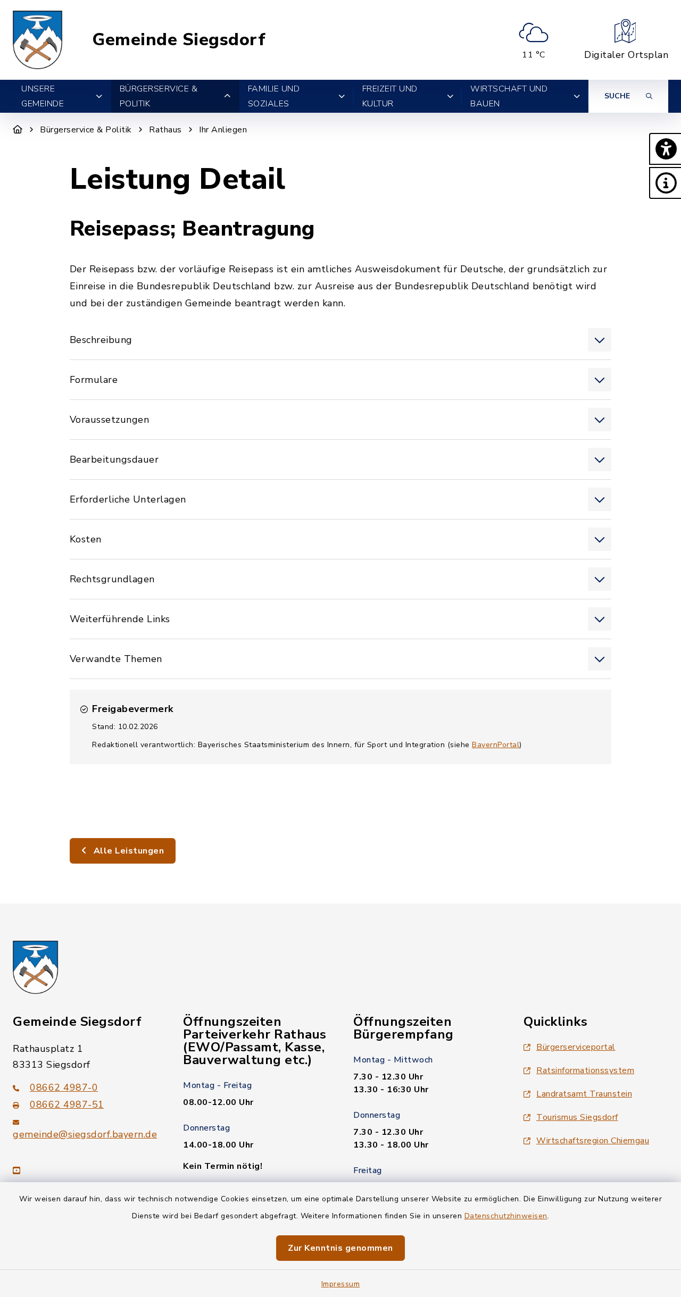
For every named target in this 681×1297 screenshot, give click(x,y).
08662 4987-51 (67, 1104)
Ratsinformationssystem (585, 1070)
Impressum (340, 1284)
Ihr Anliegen (223, 130)
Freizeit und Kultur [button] (390, 96)
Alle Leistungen (127, 851)
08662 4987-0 (64, 1087)
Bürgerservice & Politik (86, 130)
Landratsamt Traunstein (584, 1094)
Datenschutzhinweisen (505, 1216)
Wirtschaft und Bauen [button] (508, 96)
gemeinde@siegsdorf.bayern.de (85, 1134)
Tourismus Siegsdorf (577, 1117)
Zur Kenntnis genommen (340, 1248)
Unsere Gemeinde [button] (42, 96)
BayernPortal (495, 745)
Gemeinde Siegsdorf (178, 40)
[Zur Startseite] (18, 129)
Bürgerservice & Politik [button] (159, 96)
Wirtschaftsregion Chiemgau (592, 1141)
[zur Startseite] (38, 39)
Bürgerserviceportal (576, 1047)
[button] (665, 149)
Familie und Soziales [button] (274, 96)
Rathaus (165, 130)
